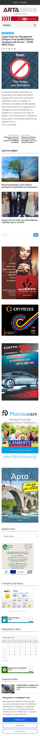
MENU (7, 25)
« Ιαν (3, 661)
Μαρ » (7, 661)
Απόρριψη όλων (20, 731)
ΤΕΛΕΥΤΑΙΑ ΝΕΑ (8, 33)
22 (9, 655)
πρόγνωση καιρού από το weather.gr (18, 611)
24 (20, 655)
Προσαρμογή (20, 725)
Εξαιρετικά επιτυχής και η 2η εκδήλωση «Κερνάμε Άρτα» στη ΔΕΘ (20, 221)
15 (9, 651)
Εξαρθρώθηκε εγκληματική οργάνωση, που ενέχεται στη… (27, 687)
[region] (20, 715)
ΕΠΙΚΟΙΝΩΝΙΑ (23, 2)
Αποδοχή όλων (20, 720)
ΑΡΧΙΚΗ (15, 2)
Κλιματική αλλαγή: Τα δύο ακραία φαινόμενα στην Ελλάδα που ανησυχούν (19, 186)
